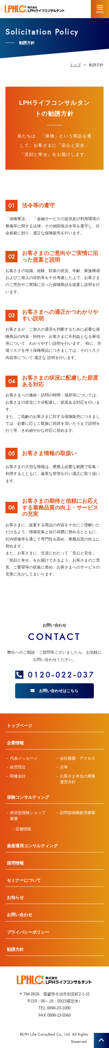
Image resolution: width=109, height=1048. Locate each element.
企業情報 (15, 742)
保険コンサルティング (28, 797)
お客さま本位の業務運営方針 (77, 779)
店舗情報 (23, 829)
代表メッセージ (24, 758)
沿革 (64, 767)
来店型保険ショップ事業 (27, 815)
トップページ (19, 725)
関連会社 (18, 776)
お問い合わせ (19, 914)
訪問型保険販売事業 (77, 812)
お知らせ (15, 897)
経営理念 (18, 767)
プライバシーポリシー (28, 932)
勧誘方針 (15, 949)
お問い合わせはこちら (58, 690)
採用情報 (15, 863)
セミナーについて (24, 880)
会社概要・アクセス (77, 758)
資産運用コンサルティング (32, 845)
